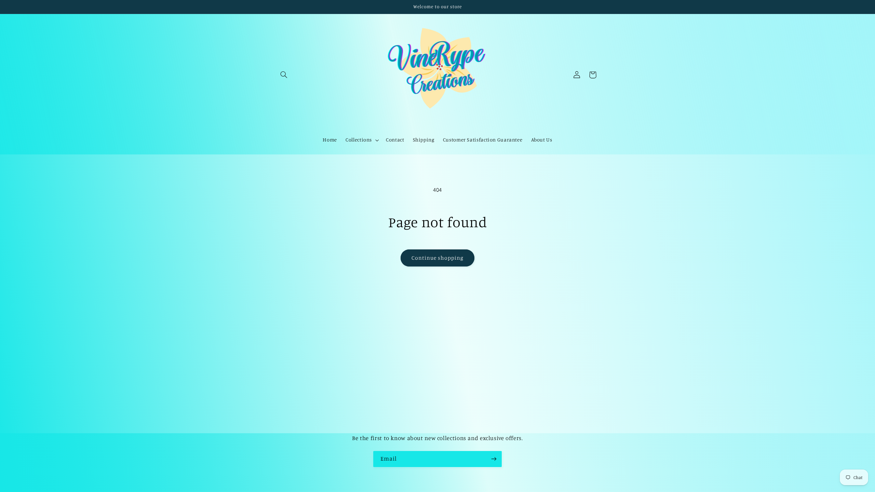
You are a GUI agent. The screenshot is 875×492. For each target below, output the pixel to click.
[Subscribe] (494, 459)
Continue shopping (438, 258)
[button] (284, 75)
